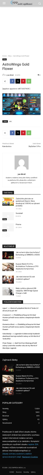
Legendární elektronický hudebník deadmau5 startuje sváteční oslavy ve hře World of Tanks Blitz (21, 336)
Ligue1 (4, 308)
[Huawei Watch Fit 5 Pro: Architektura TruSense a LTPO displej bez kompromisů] (8, 267)
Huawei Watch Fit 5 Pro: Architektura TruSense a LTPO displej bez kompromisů (27, 266)
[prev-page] (3, 235)
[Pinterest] (23, 81)
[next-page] (7, 235)
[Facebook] (12, 81)
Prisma (18, 224)
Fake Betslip (6, 334)
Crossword (6, 315)
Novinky (5, 204)
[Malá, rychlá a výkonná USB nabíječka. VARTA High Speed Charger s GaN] (8, 291)
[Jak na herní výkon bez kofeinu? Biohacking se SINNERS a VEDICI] (8, 255)
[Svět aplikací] (21, 2)
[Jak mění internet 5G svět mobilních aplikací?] (8, 280)
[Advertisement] (21, 29)
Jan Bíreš (10, 75)
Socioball (19, 213)
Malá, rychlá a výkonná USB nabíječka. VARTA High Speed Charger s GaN (27, 290)
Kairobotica (6, 146)
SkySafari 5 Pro (35, 146)
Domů (4, 56)
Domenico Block (8, 324)
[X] (17, 81)
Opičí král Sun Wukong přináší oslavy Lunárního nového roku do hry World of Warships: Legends (19, 345)
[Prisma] (8, 227)
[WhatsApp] (28, 81)
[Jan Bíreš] (3, 75)
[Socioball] (8, 216)
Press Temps (6, 343)
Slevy (9, 56)
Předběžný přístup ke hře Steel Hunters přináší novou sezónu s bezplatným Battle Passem (21, 317)
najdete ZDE (33, 444)
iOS (10, 121)
